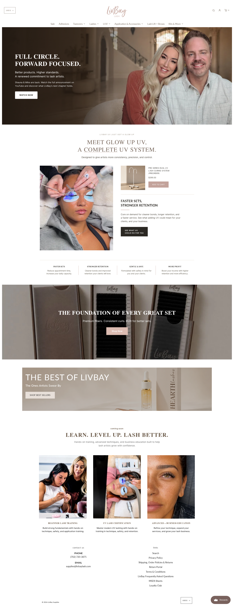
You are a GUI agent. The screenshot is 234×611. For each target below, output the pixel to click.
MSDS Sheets (155, 580)
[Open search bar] (213, 10)
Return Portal (155, 567)
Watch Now (26, 95)
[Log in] (219, 10)
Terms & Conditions (155, 571)
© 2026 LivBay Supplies (50, 602)
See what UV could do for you (134, 231)
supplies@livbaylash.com (78, 566)
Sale (53, 23)
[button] (10, 10)
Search (155, 553)
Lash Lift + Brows (156, 23)
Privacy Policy (156, 557)
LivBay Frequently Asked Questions (155, 576)
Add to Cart (158, 185)
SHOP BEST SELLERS (40, 395)
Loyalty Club (155, 585)
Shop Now (117, 331)
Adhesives (64, 23)
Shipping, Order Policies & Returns (156, 562)
